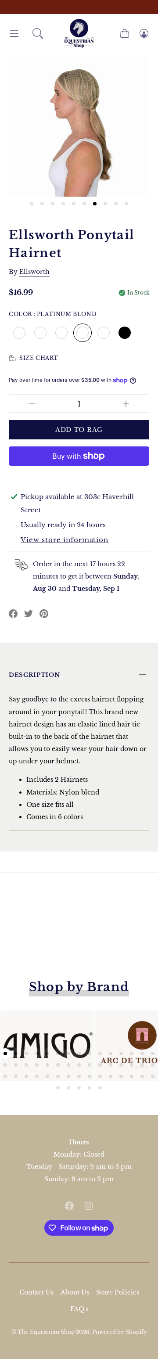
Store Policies (117, 1292)
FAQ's (79, 1309)
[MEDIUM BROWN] (40, 333)
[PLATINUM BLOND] (82, 333)
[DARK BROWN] (19, 333)
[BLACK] (124, 333)
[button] (37, 33)
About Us (75, 1292)
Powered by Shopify (119, 1332)
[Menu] (14, 33)
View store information (64, 540)
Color (53, 314)
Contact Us (36, 1292)
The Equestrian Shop (47, 1332)
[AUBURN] (103, 333)
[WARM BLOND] (61, 333)
